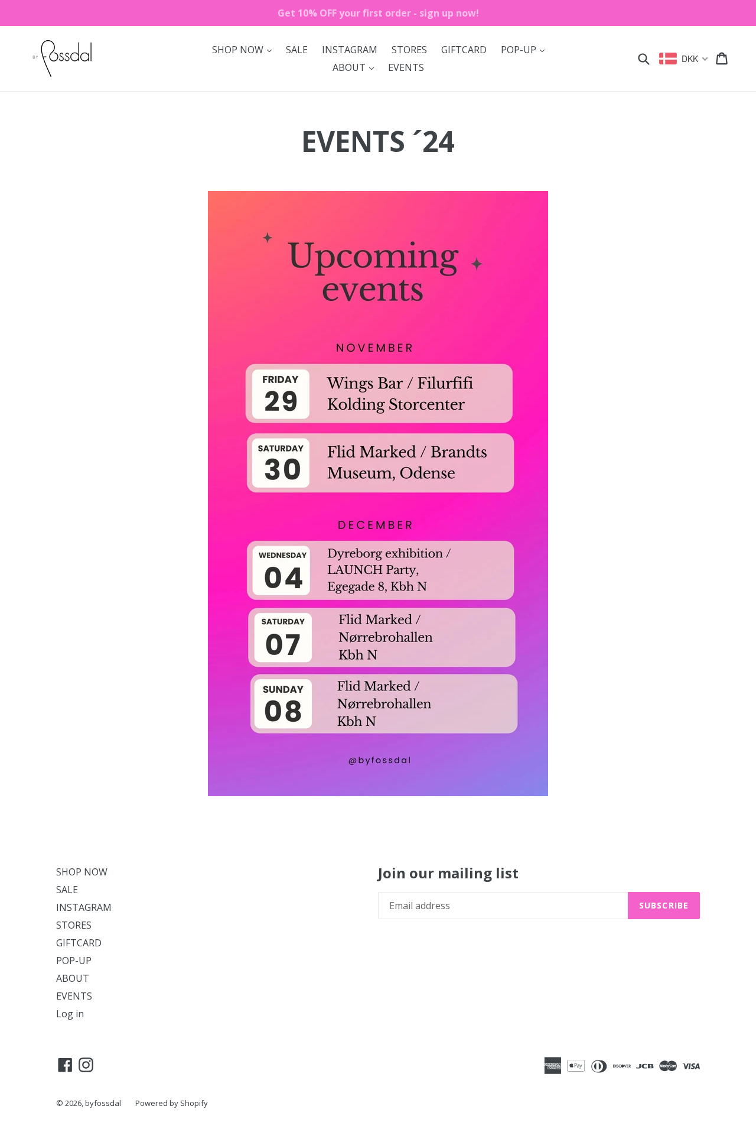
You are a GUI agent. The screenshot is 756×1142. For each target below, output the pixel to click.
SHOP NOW (245, 49)
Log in (70, 1013)
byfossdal (103, 1103)
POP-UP (525, 49)
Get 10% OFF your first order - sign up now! (378, 13)
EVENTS (406, 67)
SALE (297, 49)
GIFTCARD (464, 49)
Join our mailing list (448, 873)
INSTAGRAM (349, 49)
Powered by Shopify (171, 1103)
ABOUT (356, 67)
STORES (409, 49)
